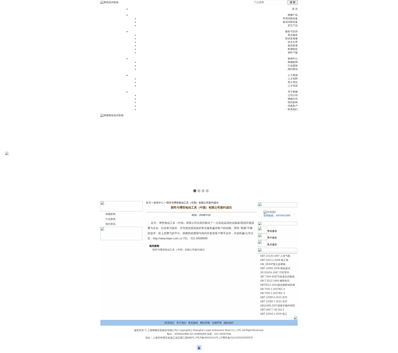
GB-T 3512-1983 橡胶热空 (275, 280)
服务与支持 (291, 31)
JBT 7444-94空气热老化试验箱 (277, 276)
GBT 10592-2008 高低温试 (275, 268)
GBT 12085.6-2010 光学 (273, 297)
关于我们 (181, 322)
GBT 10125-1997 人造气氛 (275, 255)
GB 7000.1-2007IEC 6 (272, 289)
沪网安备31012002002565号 (236, 337)
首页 (148, 202)
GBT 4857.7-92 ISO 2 (272, 309)
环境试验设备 (290, 18)
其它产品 (293, 25)
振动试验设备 (290, 21)
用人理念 (293, 82)
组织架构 (293, 102)
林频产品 (293, 14)
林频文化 (293, 98)
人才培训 (293, 85)
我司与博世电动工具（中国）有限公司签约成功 (178, 249)
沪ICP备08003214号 (206, 337)
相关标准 (293, 45)
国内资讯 (293, 69)
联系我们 (293, 109)
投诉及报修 (291, 38)
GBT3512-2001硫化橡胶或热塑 (277, 284)
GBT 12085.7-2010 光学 (273, 301)
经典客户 (293, 105)
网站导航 (205, 322)
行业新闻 (293, 65)
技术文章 (293, 42)
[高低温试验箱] (109, 2)
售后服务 (293, 35)
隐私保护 (229, 322)
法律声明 (217, 322)
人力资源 (293, 75)
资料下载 (293, 52)
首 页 (295, 8)
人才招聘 (293, 78)
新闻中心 (293, 58)
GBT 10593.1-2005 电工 (273, 313)
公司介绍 (293, 95)
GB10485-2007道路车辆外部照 (277, 305)
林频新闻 (293, 62)
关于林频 (293, 91)
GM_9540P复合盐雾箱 (272, 264)
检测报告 (293, 49)
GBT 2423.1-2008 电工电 (274, 260)
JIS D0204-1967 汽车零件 (274, 272)
